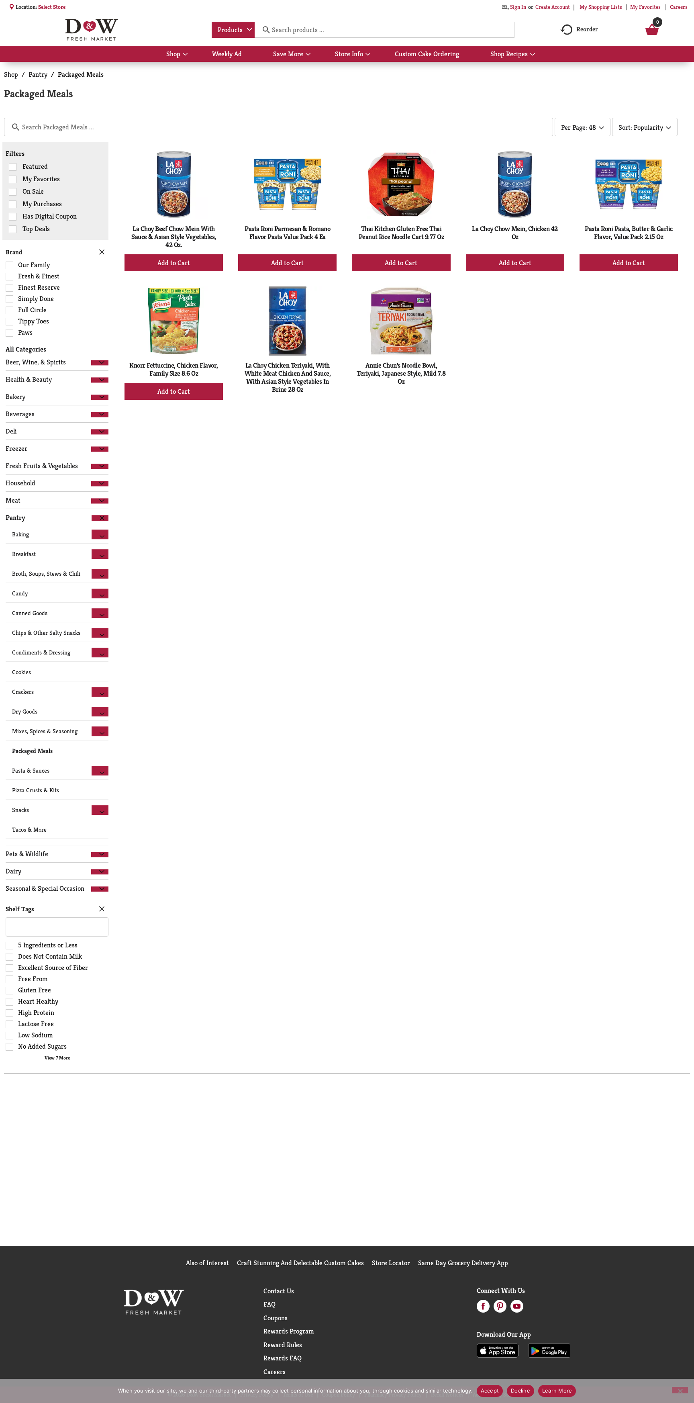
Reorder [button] (587, 29)
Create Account (552, 6)
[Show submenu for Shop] (185, 54)
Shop (11, 74)
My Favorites (645, 6)
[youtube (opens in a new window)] (516, 1308)
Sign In (518, 6)
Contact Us (278, 1290)
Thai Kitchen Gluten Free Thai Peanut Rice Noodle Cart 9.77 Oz (401, 232)
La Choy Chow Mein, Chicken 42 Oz (515, 232)
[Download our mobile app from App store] (498, 1350)
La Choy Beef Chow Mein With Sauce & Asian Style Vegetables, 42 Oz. (173, 236)
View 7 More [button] (57, 1058)
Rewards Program (288, 1331)
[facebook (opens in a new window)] (483, 1308)
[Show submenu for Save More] (308, 54)
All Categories (26, 349)
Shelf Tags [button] (20, 909)
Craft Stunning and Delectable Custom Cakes (300, 1262)
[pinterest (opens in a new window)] (500, 1308)
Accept (490, 1390)
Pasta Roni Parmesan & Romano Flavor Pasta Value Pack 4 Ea (287, 232)
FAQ (269, 1304)
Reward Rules (282, 1344)
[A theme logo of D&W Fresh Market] (91, 30)
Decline (520, 1390)
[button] (99, 362)
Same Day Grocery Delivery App (463, 1262)
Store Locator (391, 1262)
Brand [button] (14, 252)
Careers (679, 6)
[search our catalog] (263, 30)
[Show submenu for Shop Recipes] (532, 54)
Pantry (38, 74)
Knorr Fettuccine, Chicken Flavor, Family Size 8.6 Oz (173, 369)
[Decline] (680, 1390)
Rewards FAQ (282, 1358)
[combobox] (233, 30)
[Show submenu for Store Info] (367, 54)
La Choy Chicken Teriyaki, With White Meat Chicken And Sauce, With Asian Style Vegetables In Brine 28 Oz (288, 377)
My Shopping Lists (601, 6)
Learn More (557, 1390)
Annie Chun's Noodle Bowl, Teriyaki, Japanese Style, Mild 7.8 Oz (401, 373)
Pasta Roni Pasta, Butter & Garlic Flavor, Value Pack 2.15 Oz (629, 232)
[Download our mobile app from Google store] (549, 1350)
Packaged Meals (81, 74)
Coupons (275, 1317)
